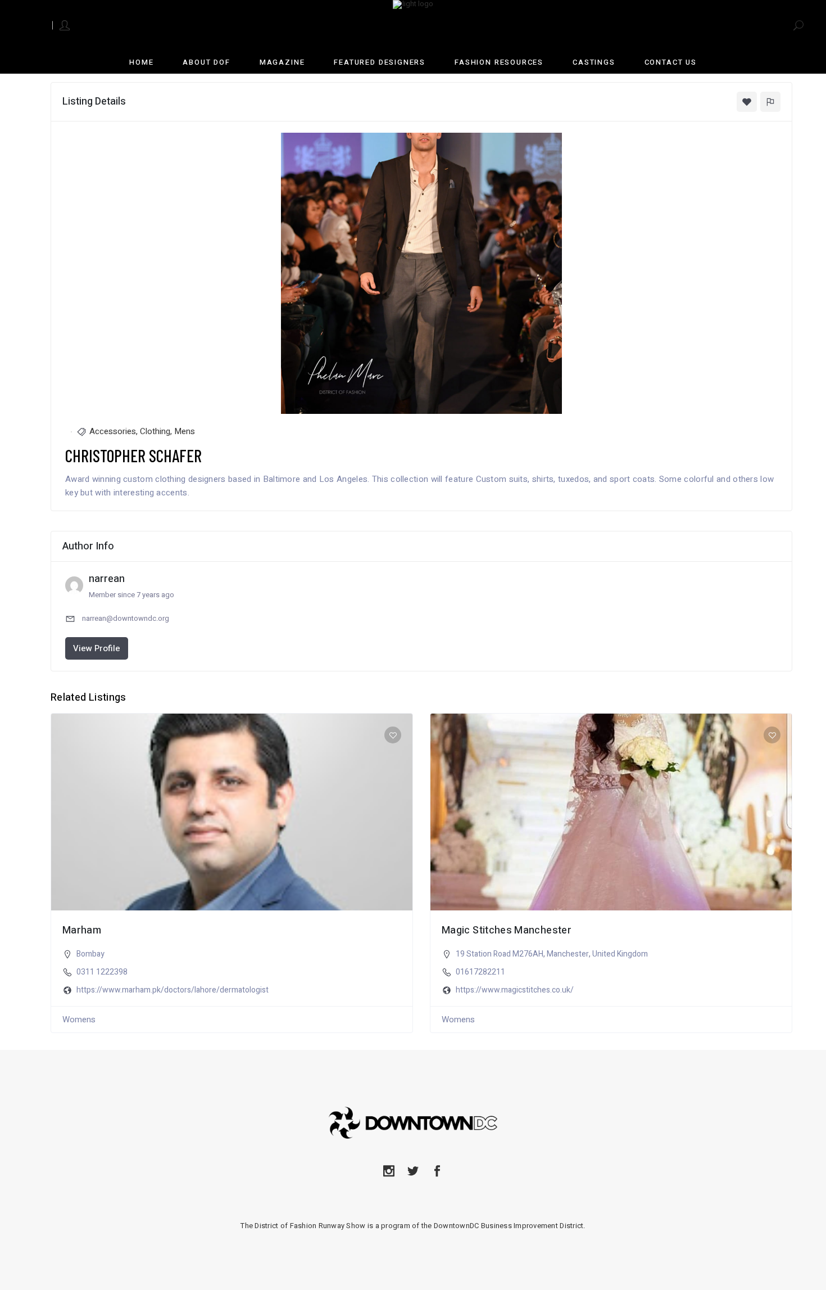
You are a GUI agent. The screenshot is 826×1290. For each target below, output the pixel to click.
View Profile (96, 648)
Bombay (90, 954)
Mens (184, 431)
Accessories (112, 431)
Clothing (155, 431)
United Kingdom (620, 954)
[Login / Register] (65, 24)
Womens (79, 1019)
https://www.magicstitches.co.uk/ (515, 990)
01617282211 (480, 972)
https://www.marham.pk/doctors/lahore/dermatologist (172, 990)
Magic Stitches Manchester (506, 930)
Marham (81, 930)
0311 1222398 (102, 972)
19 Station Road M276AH (499, 954)
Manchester (568, 954)
